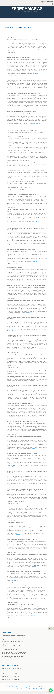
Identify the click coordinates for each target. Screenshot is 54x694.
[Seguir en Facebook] (48, 1)
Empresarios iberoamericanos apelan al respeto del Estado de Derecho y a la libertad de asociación (14, 644)
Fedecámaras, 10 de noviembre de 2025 (11, 668)
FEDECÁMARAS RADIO (43, 1)
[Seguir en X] (50, 1)
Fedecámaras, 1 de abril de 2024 (9, 673)
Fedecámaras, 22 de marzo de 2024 (10, 676)
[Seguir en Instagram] (52, 1)
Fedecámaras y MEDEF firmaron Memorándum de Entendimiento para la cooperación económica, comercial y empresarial (13, 636)
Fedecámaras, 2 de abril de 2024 (9, 671)
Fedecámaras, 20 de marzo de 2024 (10, 679)
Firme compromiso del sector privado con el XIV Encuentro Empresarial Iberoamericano (13, 649)
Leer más (15, 50)
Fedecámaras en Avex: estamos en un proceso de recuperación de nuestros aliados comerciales (13, 640)
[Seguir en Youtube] (52, 4)
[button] (51, 690)
